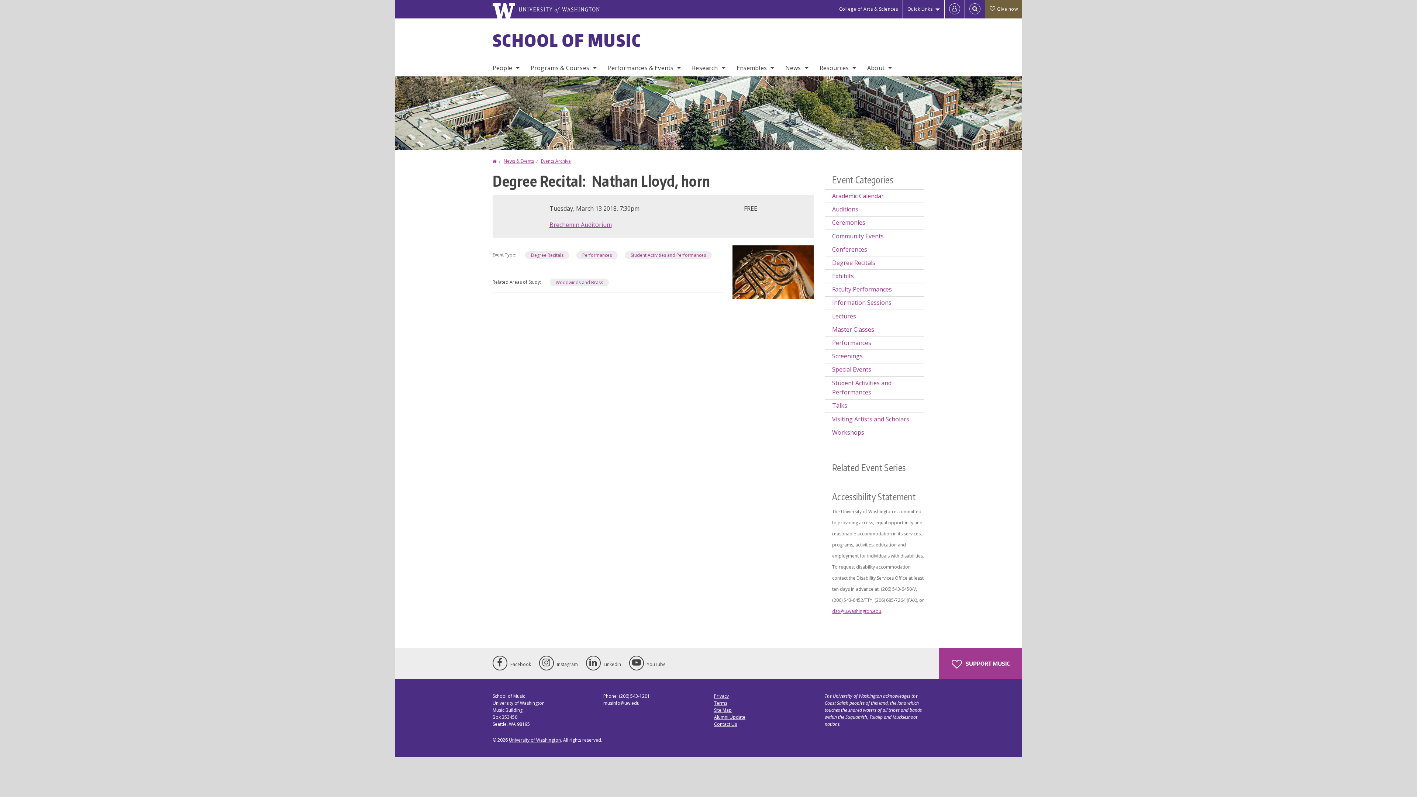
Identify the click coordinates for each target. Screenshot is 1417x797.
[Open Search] (975, 9)
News (793, 68)
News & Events (519, 161)
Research (705, 68)
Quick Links (920, 9)
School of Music (567, 40)
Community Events (858, 236)
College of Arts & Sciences (868, 9)
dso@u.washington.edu (856, 611)
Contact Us (725, 724)
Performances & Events (640, 68)
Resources (834, 68)
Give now (1007, 9)
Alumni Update (729, 717)
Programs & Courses (560, 68)
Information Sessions (862, 303)
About (876, 68)
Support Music (987, 663)
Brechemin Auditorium (580, 225)
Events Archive (556, 161)
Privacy (721, 696)
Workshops (848, 432)
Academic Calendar (858, 196)
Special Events (851, 369)
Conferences (849, 249)
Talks (839, 405)
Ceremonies (848, 222)
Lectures (844, 316)
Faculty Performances (862, 289)
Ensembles (752, 68)
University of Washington (535, 740)
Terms (720, 703)
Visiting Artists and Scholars (870, 419)
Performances (597, 255)
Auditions (845, 209)
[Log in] (955, 9)
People (502, 68)
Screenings (847, 356)
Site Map (723, 710)
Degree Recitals (547, 255)
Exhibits (843, 276)
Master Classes (853, 329)
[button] (773, 272)
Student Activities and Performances (668, 255)
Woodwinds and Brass (579, 282)
